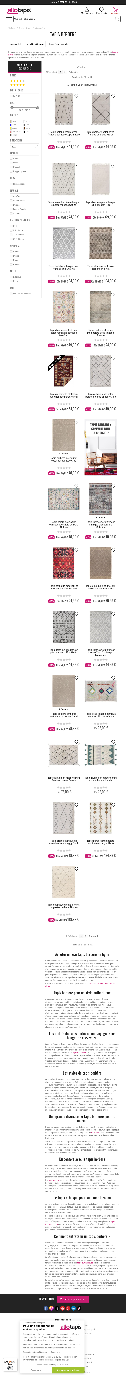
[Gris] (24, 125)
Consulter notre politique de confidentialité (41, 1352)
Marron (28, 128)
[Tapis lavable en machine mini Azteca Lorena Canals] (101, 755)
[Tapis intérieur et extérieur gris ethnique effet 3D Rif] (64, 627)
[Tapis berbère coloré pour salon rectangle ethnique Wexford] (64, 307)
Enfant (16, 260)
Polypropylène (19, 171)
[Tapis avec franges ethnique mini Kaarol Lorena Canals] (101, 691)
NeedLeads (84, 1372)
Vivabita (16, 213)
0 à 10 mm (18, 230)
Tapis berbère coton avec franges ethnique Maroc (100, 133)
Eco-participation (89, 1329)
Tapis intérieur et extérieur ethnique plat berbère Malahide (101, 525)
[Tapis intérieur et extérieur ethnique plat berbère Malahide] (101, 499)
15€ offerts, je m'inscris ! (72, 1299)
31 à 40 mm (18, 239)
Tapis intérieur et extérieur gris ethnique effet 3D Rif (64, 651)
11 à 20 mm (18, 235)
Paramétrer (36, 1370)
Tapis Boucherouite (58, 44)
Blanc (28, 121)
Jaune (14, 128)
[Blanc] (24, 121)
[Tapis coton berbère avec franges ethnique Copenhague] (64, 109)
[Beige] (11, 121)
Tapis (21, 28)
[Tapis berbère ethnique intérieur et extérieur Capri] (64, 691)
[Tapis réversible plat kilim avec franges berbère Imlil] (64, 371)
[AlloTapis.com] (29, 11)
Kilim (15, 281)
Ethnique (17, 277)
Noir (27, 131)
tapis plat (95, 1133)
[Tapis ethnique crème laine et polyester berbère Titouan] (64, 882)
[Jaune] (11, 128)
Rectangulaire (19, 184)
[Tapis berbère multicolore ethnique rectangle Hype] (101, 818)
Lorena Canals (19, 209)
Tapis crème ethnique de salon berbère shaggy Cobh (64, 842)
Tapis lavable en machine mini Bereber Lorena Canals (64, 779)
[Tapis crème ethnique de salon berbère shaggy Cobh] (64, 818)
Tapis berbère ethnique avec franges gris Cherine (64, 267)
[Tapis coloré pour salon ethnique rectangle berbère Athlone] (64, 499)
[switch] (10, 1368)
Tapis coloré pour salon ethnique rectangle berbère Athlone (63, 525)
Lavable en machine (22, 294)
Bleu (14, 125)
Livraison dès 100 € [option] (63, 2)
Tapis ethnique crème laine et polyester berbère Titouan (63, 906)
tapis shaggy (53, 1180)
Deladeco (17, 205)
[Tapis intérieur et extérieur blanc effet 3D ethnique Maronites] (101, 627)
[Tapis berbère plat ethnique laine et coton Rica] (101, 179)
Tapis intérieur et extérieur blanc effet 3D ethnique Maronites (101, 652)
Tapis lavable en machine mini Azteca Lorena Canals (101, 779)
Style (28, 28)
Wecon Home (19, 200)
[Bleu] (11, 125)
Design (16, 256)
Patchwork (18, 264)
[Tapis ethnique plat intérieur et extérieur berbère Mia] (101, 563)
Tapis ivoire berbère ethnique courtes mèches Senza (63, 203)
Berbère (16, 251)
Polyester (17, 167)
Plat (15, 226)
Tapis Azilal (15, 44)
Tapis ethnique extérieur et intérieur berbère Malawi (63, 587)
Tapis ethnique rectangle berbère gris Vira (100, 267)
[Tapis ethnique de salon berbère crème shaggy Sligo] (101, 371)
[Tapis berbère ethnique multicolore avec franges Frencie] (101, 307)
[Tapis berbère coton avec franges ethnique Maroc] (101, 109)
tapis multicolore (80, 1053)
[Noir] (24, 132)
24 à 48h (17, 96)
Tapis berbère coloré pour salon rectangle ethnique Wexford (64, 333)
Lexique (88, 1333)
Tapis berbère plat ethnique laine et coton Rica (100, 203)
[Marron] (24, 128)
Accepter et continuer (68, 1370)
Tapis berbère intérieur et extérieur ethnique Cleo (63, 459)
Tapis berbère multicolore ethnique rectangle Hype (100, 842)
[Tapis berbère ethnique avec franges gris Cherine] (64, 243)
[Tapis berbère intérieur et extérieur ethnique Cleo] (64, 435)
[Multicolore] (11, 132)
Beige (14, 121)
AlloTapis (11, 28)
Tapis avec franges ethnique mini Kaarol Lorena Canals (100, 715)
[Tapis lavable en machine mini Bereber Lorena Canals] (64, 755)
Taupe (14, 135)
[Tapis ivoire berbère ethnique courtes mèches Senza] (64, 179)
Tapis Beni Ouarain (34, 44)
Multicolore (16, 131)
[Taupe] (11, 135)
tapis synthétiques (85, 1263)
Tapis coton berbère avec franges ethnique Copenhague (64, 133)
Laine (15, 163)
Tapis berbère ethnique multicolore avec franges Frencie (100, 333)
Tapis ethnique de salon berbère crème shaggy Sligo (100, 395)
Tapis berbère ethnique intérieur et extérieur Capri (64, 715)
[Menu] (15, 1360)
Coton (15, 158)
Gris (27, 125)
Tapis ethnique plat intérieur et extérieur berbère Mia (100, 587)
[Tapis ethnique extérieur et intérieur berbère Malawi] (64, 563)
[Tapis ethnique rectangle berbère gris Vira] (101, 243)
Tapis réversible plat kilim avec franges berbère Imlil (64, 395)
